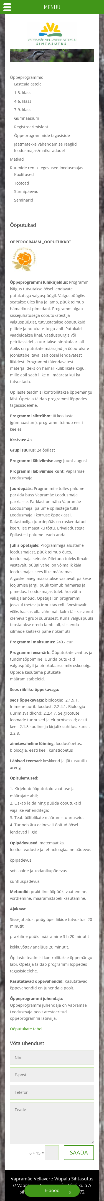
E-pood (52, 1190)
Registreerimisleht (31, 126)
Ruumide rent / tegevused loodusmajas (46, 167)
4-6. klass (22, 101)
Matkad (17, 159)
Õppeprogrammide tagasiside (42, 135)
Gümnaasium (26, 118)
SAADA (79, 1152)
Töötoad (21, 183)
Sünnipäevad (26, 191)
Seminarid (23, 200)
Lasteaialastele (28, 84)
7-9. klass (22, 109)
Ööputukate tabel (26, 1028)
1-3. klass (22, 92)
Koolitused (24, 174)
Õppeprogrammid (27, 77)
